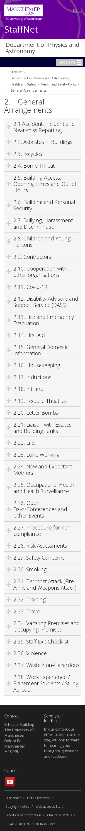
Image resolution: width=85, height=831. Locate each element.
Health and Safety (23, 84)
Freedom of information (23, 815)
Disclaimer (13, 798)
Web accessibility (48, 806)
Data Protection (39, 798)
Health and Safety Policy (58, 84)
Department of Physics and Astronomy (42, 47)
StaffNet (21, 29)
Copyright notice (17, 806)
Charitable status (59, 815)
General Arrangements (28, 90)
